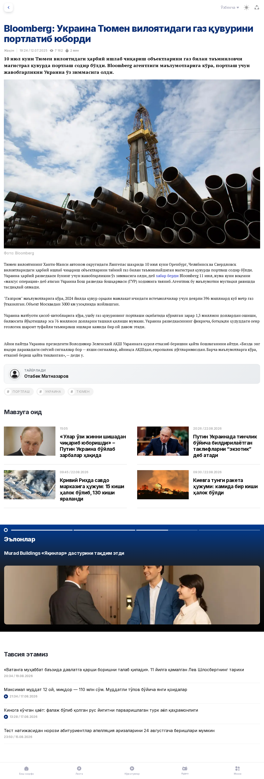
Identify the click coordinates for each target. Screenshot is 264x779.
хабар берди (167, 275)
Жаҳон (9, 50)
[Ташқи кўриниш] (246, 7)
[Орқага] (8, 7)
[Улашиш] (257, 7)
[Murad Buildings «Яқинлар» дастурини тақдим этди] (132, 589)
